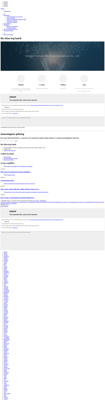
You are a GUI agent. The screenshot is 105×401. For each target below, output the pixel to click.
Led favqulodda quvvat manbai (75, 202)
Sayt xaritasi (36, 200)
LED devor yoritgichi (12, 22)
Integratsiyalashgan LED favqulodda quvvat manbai (54, 202)
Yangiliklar (6, 25)
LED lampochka (11, 18)
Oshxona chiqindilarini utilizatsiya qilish (16, 19)
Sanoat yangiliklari (11, 27)
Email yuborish (4, 206)
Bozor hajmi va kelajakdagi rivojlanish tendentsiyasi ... (18, 198)
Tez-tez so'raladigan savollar (10, 29)
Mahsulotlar (6, 15)
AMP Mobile (43, 200)
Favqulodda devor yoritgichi (34, 202)
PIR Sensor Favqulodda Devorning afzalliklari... (16, 172)
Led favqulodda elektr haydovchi (91, 202)
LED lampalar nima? (7, 180)
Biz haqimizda (7, 23)
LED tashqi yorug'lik (12, 21)
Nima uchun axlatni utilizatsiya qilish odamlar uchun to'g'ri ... (20, 189)
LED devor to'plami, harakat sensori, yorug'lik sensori (14, 202)
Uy (4, 14)
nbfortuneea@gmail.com (10, 150)
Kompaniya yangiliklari (12, 26)
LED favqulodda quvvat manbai (14, 16)
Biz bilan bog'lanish (8, 30)
